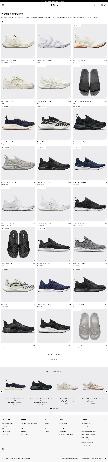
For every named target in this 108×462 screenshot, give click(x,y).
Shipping (4, 426)
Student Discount (86, 445)
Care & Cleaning (6, 431)
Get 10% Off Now (86, 423)
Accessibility (62, 431)
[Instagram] (105, 420)
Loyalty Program (86, 426)
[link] (18, 43)
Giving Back (48, 429)
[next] (107, 1)
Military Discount (86, 437)
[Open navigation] (3, 5)
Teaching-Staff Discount (88, 440)
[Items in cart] (105, 5)
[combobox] (101, 22)
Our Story (47, 423)
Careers (47, 431)
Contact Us (5, 434)
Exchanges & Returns (7, 423)
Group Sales (24, 434)
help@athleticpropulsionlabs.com (70, 458)
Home (3, 10)
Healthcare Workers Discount (89, 431)
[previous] (103, 1)
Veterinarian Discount (87, 442)
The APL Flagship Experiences (29, 423)
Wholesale (24, 429)
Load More (54, 359)
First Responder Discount (88, 434)
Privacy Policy (63, 423)
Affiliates (23, 431)
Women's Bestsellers (13, 10)
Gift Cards (84, 429)
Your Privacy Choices (67, 434)
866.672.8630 (83, 458)
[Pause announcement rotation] (1, 1)
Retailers (23, 426)
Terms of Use (62, 426)
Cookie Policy (62, 429)
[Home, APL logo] (54, 5)
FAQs (3, 429)
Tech (46, 426)
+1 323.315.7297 (92, 458)
